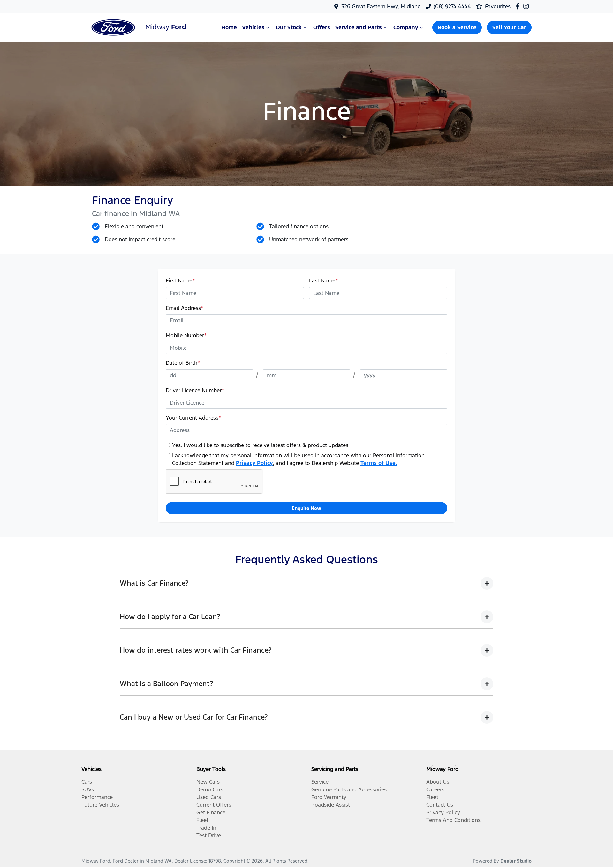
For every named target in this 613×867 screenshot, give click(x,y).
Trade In (206, 827)
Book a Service (457, 27)
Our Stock (289, 27)
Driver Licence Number (195, 390)
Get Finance (210, 812)
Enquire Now (306, 508)
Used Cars (208, 797)
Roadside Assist (330, 804)
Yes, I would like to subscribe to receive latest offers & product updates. (261, 445)
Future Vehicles (100, 804)
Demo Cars (209, 789)
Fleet (202, 820)
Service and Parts (358, 27)
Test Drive (208, 835)
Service (320, 781)
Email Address (185, 307)
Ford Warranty (328, 797)
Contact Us (439, 804)
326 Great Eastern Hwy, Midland (381, 6)
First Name (180, 280)
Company (405, 27)
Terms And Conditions (453, 820)
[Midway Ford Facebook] (518, 6)
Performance (97, 797)
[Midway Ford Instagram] (527, 6)
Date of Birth (183, 362)
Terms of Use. (378, 463)
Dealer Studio (516, 861)
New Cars (208, 781)
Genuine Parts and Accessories (349, 789)
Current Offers (213, 804)
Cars (86, 781)
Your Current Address (193, 417)
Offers (321, 27)
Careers (435, 789)
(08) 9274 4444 (452, 6)
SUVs (87, 789)
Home (229, 27)
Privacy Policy (254, 463)
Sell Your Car (509, 27)
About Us (437, 781)
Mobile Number (186, 335)
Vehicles (253, 27)
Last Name (323, 280)
